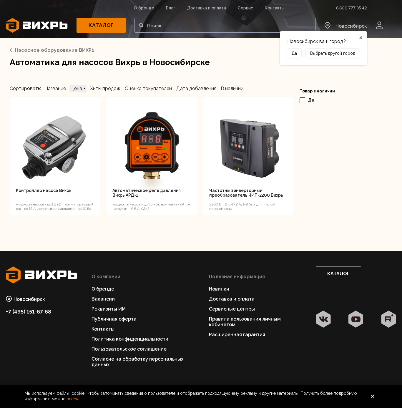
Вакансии (103, 299)
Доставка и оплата (206, 8)
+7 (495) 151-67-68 (28, 312)
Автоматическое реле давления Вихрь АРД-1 (146, 193)
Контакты (275, 8)
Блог (170, 8)
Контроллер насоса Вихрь (44, 190)
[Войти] (379, 25)
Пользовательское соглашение (129, 349)
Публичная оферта (114, 319)
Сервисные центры (232, 309)
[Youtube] (355, 320)
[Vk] (323, 320)
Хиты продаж (105, 88)
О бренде (144, 8)
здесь (72, 399)
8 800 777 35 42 (351, 8)
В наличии (232, 88)
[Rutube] (388, 320)
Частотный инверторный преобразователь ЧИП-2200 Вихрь (246, 193)
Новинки (219, 289)
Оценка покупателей (148, 88)
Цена (76, 88)
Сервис (245, 8)
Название (55, 88)
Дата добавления (196, 88)
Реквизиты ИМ (109, 309)
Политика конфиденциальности (130, 339)
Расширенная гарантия (237, 334)
